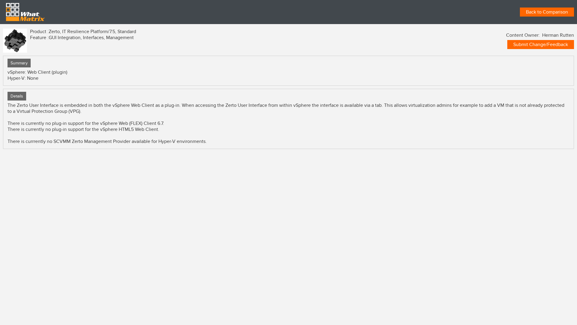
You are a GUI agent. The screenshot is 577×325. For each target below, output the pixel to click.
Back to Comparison (547, 12)
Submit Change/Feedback (540, 45)
